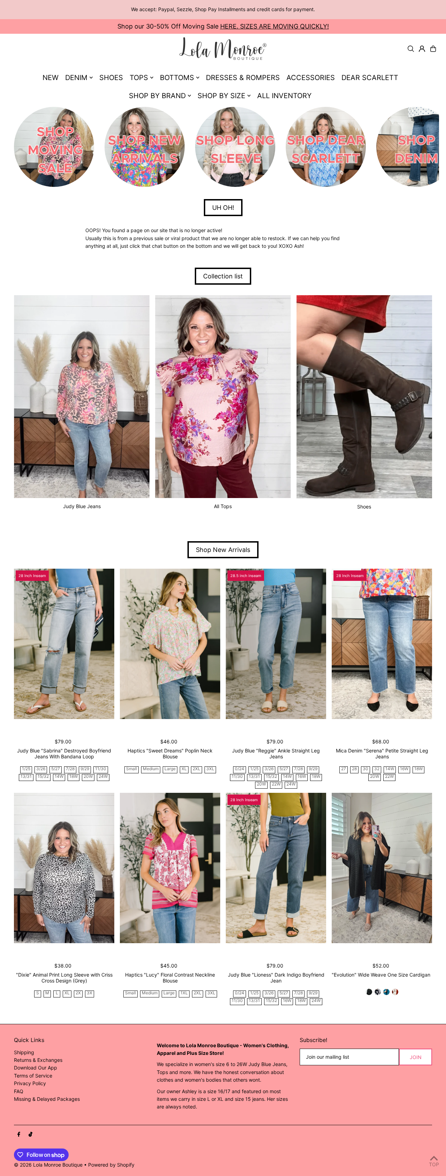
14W (59, 776)
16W (302, 776)
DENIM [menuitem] (76, 77)
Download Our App (35, 1068)
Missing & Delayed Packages (47, 1099)
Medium (151, 769)
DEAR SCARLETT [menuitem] (369, 77)
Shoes (364, 507)
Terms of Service (33, 1076)
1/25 (26, 769)
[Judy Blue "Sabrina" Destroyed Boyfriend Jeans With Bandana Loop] (64, 644)
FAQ (18, 1091)
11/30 (100, 769)
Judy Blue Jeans (82, 506)
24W (103, 776)
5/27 (55, 769)
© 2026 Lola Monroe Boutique (48, 1165)
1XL (184, 993)
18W (73, 776)
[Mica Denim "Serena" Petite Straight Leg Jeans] (382, 644)
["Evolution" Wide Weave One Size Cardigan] (382, 868)
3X (89, 993)
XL (184, 769)
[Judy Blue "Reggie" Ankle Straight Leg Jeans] (276, 644)
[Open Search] (411, 49)
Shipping (24, 1052)
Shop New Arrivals (223, 549)
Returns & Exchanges (38, 1060)
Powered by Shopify (111, 1165)
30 (365, 769)
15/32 (43, 776)
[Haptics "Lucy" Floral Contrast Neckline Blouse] (170, 868)
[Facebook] (18, 1134)
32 (376, 769)
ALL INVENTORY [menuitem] (284, 96)
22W (276, 784)
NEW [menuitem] (51, 77)
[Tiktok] (30, 1134)
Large (170, 769)
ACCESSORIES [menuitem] (310, 77)
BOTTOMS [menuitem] (177, 77)
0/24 (239, 769)
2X (78, 993)
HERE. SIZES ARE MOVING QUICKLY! (274, 26)
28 (354, 769)
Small (131, 769)
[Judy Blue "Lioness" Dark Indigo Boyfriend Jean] (276, 868)
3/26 (40, 769)
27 (343, 769)
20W (88, 776)
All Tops (223, 506)
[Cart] (433, 49)
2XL (196, 769)
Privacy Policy (30, 1083)
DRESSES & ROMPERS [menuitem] (243, 77)
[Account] (422, 49)
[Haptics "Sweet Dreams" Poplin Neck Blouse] (170, 644)
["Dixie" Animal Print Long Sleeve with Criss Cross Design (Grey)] (64, 868)
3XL (210, 769)
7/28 (70, 769)
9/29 (84, 769)
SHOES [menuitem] (111, 77)
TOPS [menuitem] (139, 77)
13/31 (26, 776)
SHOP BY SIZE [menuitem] (221, 96)
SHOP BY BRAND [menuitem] (157, 96)
